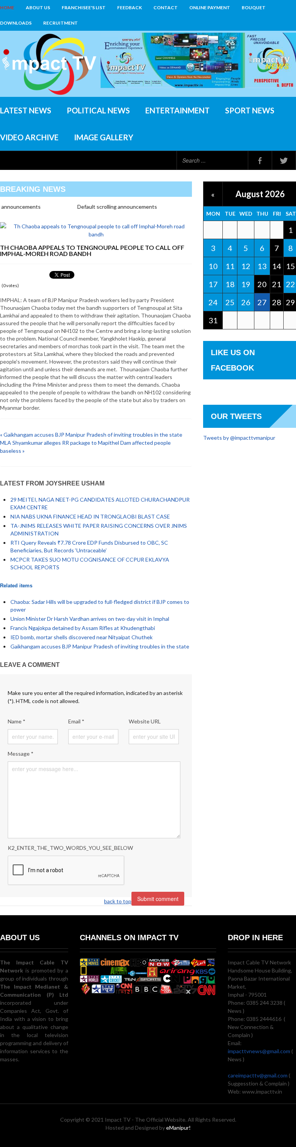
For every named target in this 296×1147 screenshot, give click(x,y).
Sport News (249, 110)
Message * (21, 753)
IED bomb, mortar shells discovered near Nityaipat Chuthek (81, 637)
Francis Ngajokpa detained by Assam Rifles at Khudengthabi (82, 628)
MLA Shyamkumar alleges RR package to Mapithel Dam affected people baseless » (85, 446)
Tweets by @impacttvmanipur (239, 437)
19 (246, 284)
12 (246, 266)
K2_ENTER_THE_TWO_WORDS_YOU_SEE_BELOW (70, 847)
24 (213, 302)
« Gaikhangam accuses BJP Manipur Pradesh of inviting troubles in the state (91, 434)
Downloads (16, 23)
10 (213, 266)
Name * (16, 721)
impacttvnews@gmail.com (259, 1051)
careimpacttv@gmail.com (258, 1075)
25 (230, 302)
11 (230, 266)
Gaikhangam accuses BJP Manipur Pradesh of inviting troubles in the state (99, 646)
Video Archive (29, 137)
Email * (76, 721)
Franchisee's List (84, 7)
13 (262, 266)
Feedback (129, 7)
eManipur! (178, 1127)
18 (230, 284)
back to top (117, 901)
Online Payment (209, 7)
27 (262, 302)
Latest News (25, 110)
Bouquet (254, 7)
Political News (98, 110)
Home (7, 7)
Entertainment (177, 110)
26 (246, 302)
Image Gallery (103, 137)
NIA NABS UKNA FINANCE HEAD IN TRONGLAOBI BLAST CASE (90, 516)
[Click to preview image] (96, 229)
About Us (38, 7)
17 (213, 284)
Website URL (145, 721)
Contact (165, 7)
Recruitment (60, 23)
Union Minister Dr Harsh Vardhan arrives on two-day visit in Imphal (89, 618)
